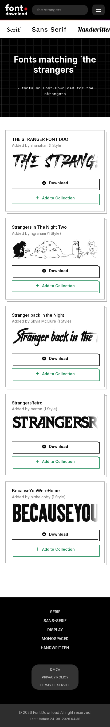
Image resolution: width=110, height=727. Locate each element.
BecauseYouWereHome (36, 490)
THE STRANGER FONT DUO (40, 139)
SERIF (55, 611)
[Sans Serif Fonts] (49, 29)
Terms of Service (55, 685)
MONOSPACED (55, 638)
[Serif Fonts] (14, 29)
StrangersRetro (27, 402)
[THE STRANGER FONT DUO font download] (55, 161)
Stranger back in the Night (38, 315)
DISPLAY (55, 629)
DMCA (55, 669)
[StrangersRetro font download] (55, 425)
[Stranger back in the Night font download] (55, 337)
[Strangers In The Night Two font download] (55, 249)
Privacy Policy (55, 677)
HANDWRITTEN (55, 647)
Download (58, 183)
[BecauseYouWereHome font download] (55, 513)
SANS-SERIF (55, 620)
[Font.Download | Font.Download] (16, 9)
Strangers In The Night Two (39, 227)
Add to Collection (58, 198)
